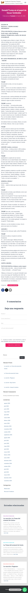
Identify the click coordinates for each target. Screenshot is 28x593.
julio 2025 (6, 440)
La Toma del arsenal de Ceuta (11, 373)
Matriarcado (7, 488)
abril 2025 (6, 449)
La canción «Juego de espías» (11, 387)
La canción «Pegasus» (9, 377)
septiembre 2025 (8, 434)
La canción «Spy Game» (10, 382)
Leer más (6, 533)
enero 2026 (7, 423)
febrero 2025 (7, 454)
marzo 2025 (7, 452)
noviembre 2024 (8, 463)
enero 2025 (7, 457)
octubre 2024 (7, 466)
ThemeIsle (20, 589)
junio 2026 (6, 409)
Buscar (5, 355)
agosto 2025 (7, 437)
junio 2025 (6, 443)
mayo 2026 (6, 411)
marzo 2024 (7, 474)
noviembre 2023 (8, 480)
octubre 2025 (7, 432)
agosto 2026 (7, 403)
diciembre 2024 (7, 460)
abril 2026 (6, 414)
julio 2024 (6, 469)
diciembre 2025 (7, 426)
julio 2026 (6, 406)
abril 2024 (6, 472)
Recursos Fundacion (12, 285)
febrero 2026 (7, 420)
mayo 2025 (6, 446)
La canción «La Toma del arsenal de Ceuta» (11, 519)
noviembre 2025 (8, 429)
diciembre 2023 (7, 477)
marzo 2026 (7, 417)
